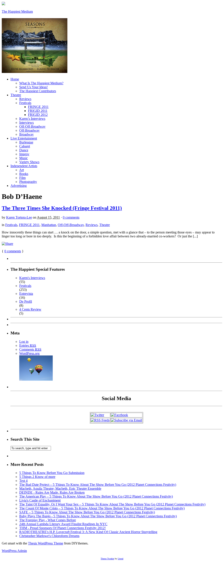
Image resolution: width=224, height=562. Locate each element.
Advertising (18, 185)
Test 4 (23, 480)
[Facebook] (119, 415)
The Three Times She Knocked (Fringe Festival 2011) (62, 208)
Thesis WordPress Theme (45, 543)
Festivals (25, 103)
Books (23, 174)
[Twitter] (97, 415)
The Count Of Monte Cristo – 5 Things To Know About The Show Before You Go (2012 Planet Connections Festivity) (102, 508)
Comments (30, 349)
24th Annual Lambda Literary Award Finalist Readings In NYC (63, 524)
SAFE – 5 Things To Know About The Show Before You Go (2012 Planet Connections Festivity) (87, 512)
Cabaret (24, 146)
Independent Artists (23, 166)
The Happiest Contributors (37, 91)
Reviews (25, 99)
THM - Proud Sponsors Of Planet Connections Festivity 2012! (62, 528)
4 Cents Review (30, 309)
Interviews (26, 122)
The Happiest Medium (17, 11)
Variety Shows (29, 162)
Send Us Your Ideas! (33, 87)
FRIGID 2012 (38, 115)
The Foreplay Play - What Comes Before (47, 520)
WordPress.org (29, 353)
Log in (23, 341)
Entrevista (26, 293)
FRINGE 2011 (38, 107)
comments (12, 251)
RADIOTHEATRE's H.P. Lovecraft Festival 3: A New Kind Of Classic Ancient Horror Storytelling (88, 532)
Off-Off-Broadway (32, 126)
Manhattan (48, 225)
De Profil (25, 301)
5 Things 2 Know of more (37, 477)
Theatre (15, 95)
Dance (23, 150)
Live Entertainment (23, 138)
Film (22, 178)
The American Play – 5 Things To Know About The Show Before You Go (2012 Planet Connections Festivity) (96, 496)
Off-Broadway (29, 130)
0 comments (71, 217)
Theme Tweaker (107, 558)
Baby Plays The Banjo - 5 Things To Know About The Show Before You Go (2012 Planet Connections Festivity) (98, 516)
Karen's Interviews (32, 278)
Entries (27, 345)
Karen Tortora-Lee (19, 217)
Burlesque (26, 142)
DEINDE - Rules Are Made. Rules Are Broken (52, 492)
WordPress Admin (14, 551)
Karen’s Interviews (32, 118)
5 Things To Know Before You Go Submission (51, 473)
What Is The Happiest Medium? (41, 83)
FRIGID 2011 (37, 111)
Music (23, 158)
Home (14, 79)
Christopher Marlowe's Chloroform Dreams (49, 536)
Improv (24, 154)
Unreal (120, 558)
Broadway (26, 134)
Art (21, 170)
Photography (28, 182)
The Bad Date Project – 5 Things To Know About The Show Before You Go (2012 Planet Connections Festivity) (97, 484)
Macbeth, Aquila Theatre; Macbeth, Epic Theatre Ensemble (60, 488)
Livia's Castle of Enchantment (40, 500)
